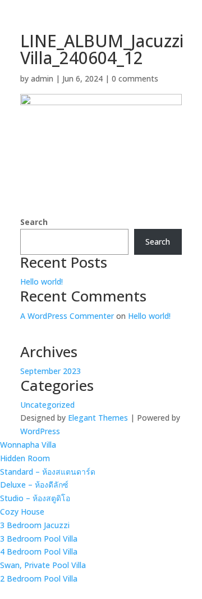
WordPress (40, 431)
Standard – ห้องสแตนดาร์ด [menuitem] (47, 471)
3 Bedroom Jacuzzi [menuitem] (35, 525)
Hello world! (41, 281)
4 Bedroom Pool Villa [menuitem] (38, 551)
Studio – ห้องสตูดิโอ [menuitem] (35, 498)
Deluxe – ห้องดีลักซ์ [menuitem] (34, 484)
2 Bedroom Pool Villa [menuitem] (38, 578)
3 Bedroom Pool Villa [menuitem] (38, 538)
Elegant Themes (98, 417)
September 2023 (50, 371)
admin (42, 78)
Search (34, 222)
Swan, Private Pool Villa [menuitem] (43, 565)
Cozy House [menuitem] (22, 511)
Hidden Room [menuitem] (25, 458)
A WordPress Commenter (67, 315)
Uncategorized (47, 404)
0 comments (135, 78)
